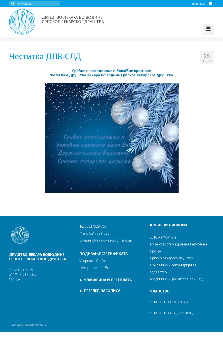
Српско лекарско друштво (171, 258)
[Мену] (208, 29)
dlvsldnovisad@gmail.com (112, 240)
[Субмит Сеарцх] (12, 3)
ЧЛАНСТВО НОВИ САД (169, 302)
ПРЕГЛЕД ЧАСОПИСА (102, 290)
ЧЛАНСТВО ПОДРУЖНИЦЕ (172, 313)
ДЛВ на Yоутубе (163, 237)
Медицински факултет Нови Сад (176, 279)
